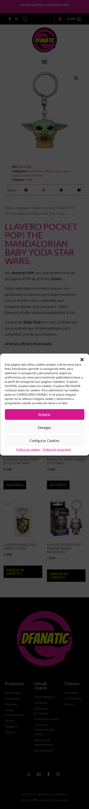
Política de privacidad (57, 449)
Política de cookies (28, 449)
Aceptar (44, 414)
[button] (82, 359)
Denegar (44, 427)
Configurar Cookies (44, 440)
